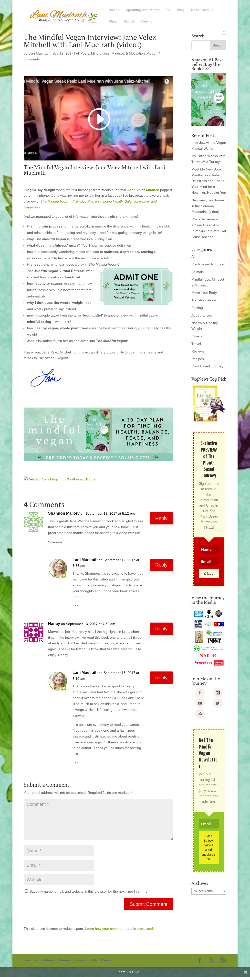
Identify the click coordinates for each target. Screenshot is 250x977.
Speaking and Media (143, 10)
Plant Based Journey (207, 366)
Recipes (197, 359)
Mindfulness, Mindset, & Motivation (118, 53)
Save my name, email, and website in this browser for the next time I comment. (90, 891)
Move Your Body (204, 293)
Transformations (204, 300)
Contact (147, 21)
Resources (200, 10)
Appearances (201, 315)
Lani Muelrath (39, 53)
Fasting (197, 308)
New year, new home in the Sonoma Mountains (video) (207, 206)
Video (151, 53)
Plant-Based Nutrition (207, 264)
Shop (113, 21)
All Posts (82, 53)
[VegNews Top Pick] (208, 403)
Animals (197, 272)
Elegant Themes (57, 960)
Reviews (197, 351)
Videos (196, 336)
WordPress (102, 960)
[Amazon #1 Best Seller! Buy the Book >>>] (208, 99)
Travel (196, 344)
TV (168, 10)
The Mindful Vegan (55, 201)
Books (114, 10)
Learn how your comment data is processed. (119, 929)
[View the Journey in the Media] (208, 638)
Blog (181, 10)
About (129, 21)
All (193, 257)
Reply (161, 518)
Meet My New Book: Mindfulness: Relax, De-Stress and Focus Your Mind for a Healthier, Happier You (208, 180)
